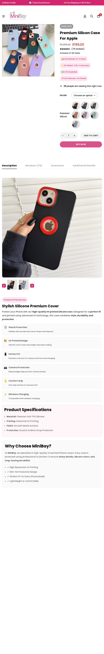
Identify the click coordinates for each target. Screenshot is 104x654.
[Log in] (85, 16)
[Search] (91, 16)
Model (63, 95)
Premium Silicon (64, 115)
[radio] (76, 106)
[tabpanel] (52, 331)
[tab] (9, 166)
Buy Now (81, 144)
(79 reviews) (77, 48)
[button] (50, 51)
